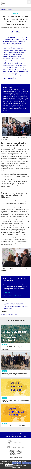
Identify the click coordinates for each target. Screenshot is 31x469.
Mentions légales (18, 457)
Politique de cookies (23, 459)
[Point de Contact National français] (15, 447)
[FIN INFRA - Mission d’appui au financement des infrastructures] (15, 452)
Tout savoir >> (8, 292)
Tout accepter (17, 463)
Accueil (3, 9)
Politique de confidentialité (10, 459)
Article (15, 13)
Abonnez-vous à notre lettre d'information (15, 434)
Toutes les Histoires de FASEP (9, 314)
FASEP (12, 31)
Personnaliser (9, 465)
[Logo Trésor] (13, 4)
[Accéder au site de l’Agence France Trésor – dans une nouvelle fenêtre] (15, 441)
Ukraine (18, 31)
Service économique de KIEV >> (15, 295)
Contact (11, 457)
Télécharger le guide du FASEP (12, 304)
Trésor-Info (9, 9)
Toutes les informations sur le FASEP (14, 303)
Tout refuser (27, 463)
